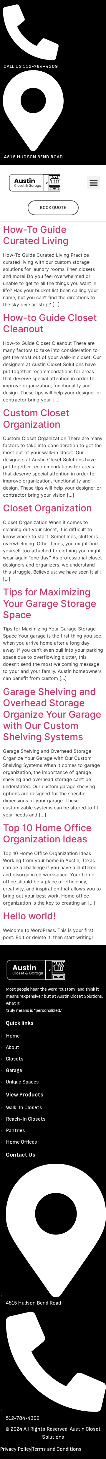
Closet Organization (47, 508)
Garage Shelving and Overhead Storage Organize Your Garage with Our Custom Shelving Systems (52, 714)
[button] (93, 182)
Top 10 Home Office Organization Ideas (47, 833)
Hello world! (29, 916)
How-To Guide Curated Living (36, 235)
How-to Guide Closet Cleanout (50, 323)
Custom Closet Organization (36, 418)
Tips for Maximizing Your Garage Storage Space (49, 603)
